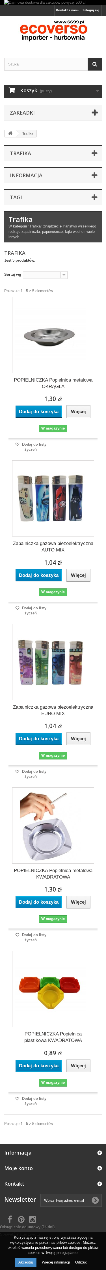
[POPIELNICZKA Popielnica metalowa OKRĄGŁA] (50, 335)
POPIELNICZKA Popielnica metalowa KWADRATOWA (53, 874)
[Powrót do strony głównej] (10, 133)
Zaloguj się (91, 10)
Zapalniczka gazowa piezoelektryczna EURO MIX (53, 710)
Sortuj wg (12, 274)
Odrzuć (81, 1262)
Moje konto (18, 1168)
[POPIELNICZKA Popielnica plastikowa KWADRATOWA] (50, 989)
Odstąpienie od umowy (27, 1227)
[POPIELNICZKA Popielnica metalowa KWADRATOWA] (50, 825)
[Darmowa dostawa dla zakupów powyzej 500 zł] (53, 2)
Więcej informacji (56, 1262)
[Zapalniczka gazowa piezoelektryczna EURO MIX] (50, 662)
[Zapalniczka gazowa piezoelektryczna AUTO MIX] (50, 498)
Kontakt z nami (67, 10)
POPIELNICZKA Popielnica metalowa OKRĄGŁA (53, 383)
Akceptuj (25, 1262)
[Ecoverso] (53, 32)
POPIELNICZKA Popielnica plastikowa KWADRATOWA (53, 1037)
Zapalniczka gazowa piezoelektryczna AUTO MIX (53, 547)
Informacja (26, 175)
